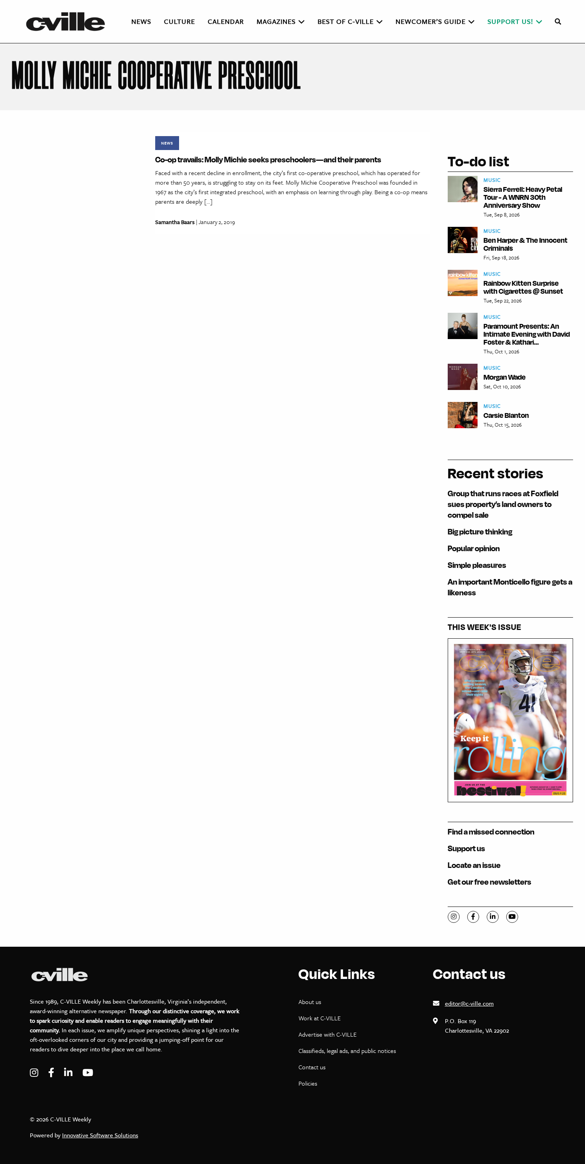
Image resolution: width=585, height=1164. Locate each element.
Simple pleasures (477, 565)
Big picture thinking (480, 531)
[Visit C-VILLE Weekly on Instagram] (35, 1072)
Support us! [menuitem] (510, 21)
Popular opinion (474, 548)
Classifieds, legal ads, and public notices (347, 1050)
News (167, 143)
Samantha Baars (175, 222)
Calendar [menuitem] (226, 21)
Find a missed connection (491, 831)
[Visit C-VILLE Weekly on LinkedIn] (69, 1072)
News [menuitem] (141, 21)
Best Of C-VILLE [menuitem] (346, 21)
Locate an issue (474, 865)
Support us (466, 848)
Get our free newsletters (489, 882)
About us (309, 1001)
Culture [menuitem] (179, 21)
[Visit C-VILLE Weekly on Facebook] (52, 1072)
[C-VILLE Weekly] (69, 21)
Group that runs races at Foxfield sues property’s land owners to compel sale (503, 504)
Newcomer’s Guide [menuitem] (431, 21)
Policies (307, 1083)
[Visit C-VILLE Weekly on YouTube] (87, 1072)
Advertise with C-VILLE (327, 1034)
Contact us (312, 1067)
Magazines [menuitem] (276, 21)
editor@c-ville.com (469, 1003)
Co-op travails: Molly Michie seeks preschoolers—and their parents (268, 159)
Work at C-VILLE (319, 1018)
